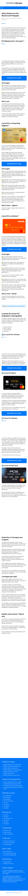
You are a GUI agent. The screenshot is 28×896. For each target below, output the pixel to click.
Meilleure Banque (10, 892)
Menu (2, 7)
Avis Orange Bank (7, 795)
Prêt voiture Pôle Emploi (9, 842)
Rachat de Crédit (7, 830)
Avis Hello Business (8, 818)
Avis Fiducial (6, 820)
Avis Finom (6, 816)
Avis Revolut (6, 806)
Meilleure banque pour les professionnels (13, 769)
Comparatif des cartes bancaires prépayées (13, 785)
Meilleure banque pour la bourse (11, 771)
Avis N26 (5, 802)
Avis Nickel (6, 808)
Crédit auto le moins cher (9, 841)
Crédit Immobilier (7, 832)
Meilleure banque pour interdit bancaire (12, 766)
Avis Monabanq (7, 799)
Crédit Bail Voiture (7, 844)
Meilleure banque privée (9, 773)
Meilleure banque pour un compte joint (12, 764)
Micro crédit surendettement (10, 855)
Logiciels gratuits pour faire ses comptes (12, 782)
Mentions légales (7, 861)
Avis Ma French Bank (8, 801)
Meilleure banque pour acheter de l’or (12, 775)
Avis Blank (6, 822)
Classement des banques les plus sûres (12, 783)
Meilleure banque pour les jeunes (11, 768)
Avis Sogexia (6, 804)
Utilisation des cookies (8, 863)
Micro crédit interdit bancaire (10, 853)
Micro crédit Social (8, 851)
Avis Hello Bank (7, 797)
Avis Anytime (6, 823)
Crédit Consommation (8, 834)
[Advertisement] (14, 516)
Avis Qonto (6, 815)
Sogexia (3, 145)
